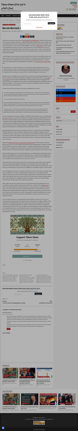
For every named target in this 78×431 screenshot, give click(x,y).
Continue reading (39, 27)
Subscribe (51, 23)
